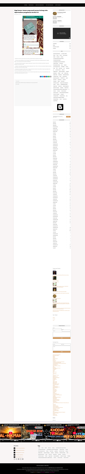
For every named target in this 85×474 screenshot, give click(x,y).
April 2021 (62, 208)
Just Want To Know (56, 375)
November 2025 (62, 126)
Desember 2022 (62, 177)
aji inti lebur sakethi (64, 53)
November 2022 (62, 178)
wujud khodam (55, 100)
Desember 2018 (62, 233)
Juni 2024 (62, 153)
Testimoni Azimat (55, 92)
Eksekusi (54, 367)
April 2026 (62, 123)
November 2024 (62, 145)
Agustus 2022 (62, 183)
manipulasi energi (55, 76)
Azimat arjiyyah (65, 55)
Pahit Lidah (54, 79)
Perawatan (64, 79)
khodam (59, 73)
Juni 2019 (62, 232)
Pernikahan (54, 81)
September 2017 (62, 244)
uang (53, 411)
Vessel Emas (55, 414)
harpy (54, 68)
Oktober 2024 (62, 147)
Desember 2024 (62, 144)
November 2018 (62, 235)
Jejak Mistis (62, 43)
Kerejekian (67, 71)
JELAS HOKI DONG (55, 280)
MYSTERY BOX (55, 387)
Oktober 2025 (62, 128)
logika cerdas (66, 73)
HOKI (57, 68)
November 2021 (62, 197)
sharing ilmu (55, 398)
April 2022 (62, 189)
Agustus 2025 (62, 131)
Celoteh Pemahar (55, 63)
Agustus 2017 (62, 246)
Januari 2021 (62, 213)
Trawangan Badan (56, 409)
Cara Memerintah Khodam (57, 60)
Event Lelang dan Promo (56, 66)
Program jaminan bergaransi (57, 394)
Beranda (54, 417)
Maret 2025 (62, 139)
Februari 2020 (62, 224)
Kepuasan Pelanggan (62, 71)
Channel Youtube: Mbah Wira (20, 448)
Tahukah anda (66, 87)
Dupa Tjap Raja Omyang (56, 365)
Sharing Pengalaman (56, 399)
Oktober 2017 (62, 243)
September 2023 (62, 166)
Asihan (54, 55)
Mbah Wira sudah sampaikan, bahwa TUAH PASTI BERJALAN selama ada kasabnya (60, 287)
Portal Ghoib (62, 81)
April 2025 (62, 137)
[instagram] (20, 459)
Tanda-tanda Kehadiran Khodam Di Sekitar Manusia (60, 89)
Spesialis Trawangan (56, 87)
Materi (62, 45)
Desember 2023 (62, 161)
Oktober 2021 (62, 199)
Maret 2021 (62, 210)
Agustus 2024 (62, 150)
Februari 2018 (62, 241)
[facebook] (18, 459)
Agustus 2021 (62, 202)
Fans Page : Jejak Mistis (19, 454)
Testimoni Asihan (60, 457)
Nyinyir (54, 388)
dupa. (54, 366)
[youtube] (23, 459)
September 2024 (62, 148)
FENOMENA (62, 66)
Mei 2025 (62, 136)
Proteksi (54, 84)
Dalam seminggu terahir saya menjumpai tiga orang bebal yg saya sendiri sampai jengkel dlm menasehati (61, 303)
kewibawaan (55, 73)
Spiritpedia (59, 16)
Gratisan (67, 66)
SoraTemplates (43, 472)
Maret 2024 (62, 156)
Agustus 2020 (62, 221)
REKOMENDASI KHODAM (64, 84)
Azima (57, 55)
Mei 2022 (62, 188)
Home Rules (60, 68)
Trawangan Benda (56, 410)
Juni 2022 (62, 186)
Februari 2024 (62, 158)
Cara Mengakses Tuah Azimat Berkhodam (59, 61)
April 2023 (62, 172)
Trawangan (62, 94)
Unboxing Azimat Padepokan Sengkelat (58, 97)
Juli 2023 (62, 169)
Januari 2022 (62, 194)
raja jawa (58, 84)
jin (53, 374)
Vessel (54, 413)
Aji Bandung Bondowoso (56, 53)
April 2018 (62, 238)
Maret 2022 (62, 191)
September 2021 (62, 200)
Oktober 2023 (62, 164)
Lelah (62, 73)
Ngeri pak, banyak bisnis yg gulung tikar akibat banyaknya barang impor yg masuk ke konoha (61, 308)
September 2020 (62, 219)
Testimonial (59, 20)
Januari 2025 (62, 142)
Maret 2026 (62, 125)
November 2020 (62, 216)
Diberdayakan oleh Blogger (57, 111)
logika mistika (55, 74)
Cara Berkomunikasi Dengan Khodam (58, 58)
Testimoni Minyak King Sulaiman (64, 92)
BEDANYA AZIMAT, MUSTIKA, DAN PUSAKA (59, 291)
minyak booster (65, 76)
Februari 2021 (62, 211)
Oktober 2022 (62, 180)
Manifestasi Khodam (66, 74)
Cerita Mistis (61, 63)
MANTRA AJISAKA (56, 281)
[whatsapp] (14, 459)
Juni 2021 (62, 205)
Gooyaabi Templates (52, 472)
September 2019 (62, 227)
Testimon (54, 404)
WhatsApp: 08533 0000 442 (20, 450)
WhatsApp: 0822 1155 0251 (20, 452)
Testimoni (62, 48)
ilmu (64, 68)
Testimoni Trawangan (56, 94)
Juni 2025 (62, 134)
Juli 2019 (62, 230)
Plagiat (59, 81)
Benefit (54, 359)
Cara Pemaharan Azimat (61, 12)
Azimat (61, 55)
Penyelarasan (59, 79)
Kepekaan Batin (55, 71)
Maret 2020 (62, 222)
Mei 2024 (62, 155)
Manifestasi (60, 74)
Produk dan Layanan (62, 46)
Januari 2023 (62, 175)
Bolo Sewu (54, 360)
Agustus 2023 (62, 167)
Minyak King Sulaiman (41, 454)
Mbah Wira (35, 472)
